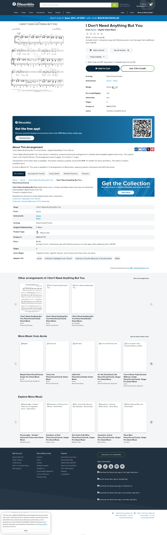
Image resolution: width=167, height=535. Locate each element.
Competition (65, 474)
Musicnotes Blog (67, 460)
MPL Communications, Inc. (139, 268)
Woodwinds (40, 12)
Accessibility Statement (45, 471)
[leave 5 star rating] (101, 33)
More (133, 13)
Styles (68, 12)
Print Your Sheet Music (20, 465)
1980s (117, 258)
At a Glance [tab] (19, 174)
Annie (93, 30)
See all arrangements (141, 278)
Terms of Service (43, 474)
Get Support (16, 468)
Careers (39, 457)
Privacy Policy (41, 477)
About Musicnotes (44, 453)
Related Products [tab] (71, 174)
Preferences (16, 463)
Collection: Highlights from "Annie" (26, 199)
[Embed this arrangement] (136, 149)
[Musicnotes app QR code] (142, 129)
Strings (57, 12)
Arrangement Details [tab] (36, 174)
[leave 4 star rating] (98, 33)
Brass (50, 12)
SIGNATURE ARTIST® (68, 463)
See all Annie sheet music (139, 336)
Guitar (23, 12)
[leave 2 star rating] (91, 33)
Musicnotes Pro (124, 4)
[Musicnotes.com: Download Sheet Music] (23, 4)
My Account (141, 6)
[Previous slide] (15, 304)
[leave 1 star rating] (87, 33)
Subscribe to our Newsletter (111, 454)
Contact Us (41, 468)
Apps (122, 12)
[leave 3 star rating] (94, 33)
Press (39, 460)
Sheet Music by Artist (68, 457)
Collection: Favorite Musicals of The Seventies (31, 201)
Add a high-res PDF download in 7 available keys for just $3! (111, 62)
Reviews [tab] (85, 174)
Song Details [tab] (54, 174)
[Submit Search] (114, 5)
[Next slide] (151, 304)
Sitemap (64, 471)
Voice (31, 12)
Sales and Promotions (68, 465)
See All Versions (120, 50)
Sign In (144, 4)
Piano (16, 12)
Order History (17, 460)
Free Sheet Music (67, 468)
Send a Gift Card (125, 6)
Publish (39, 463)
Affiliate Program (42, 465)
